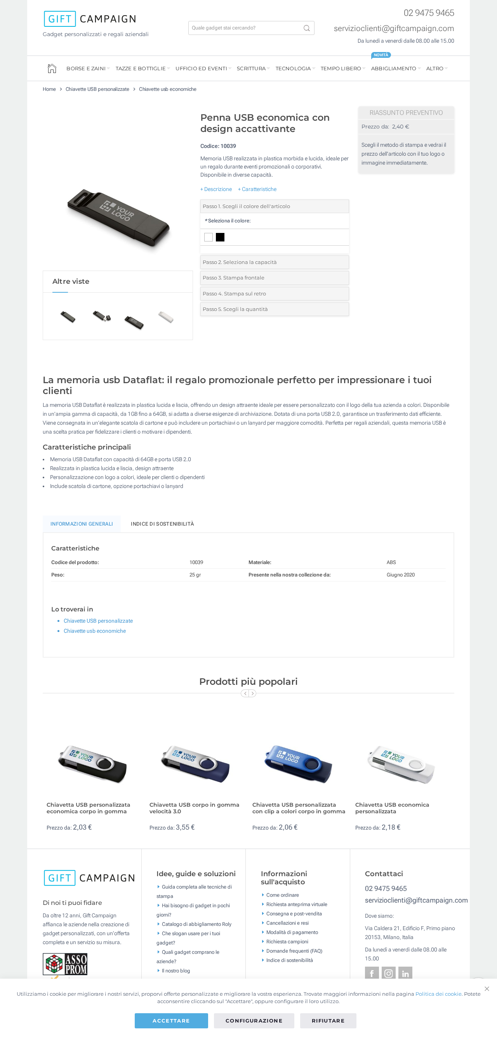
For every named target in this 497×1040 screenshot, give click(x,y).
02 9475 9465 (429, 13)
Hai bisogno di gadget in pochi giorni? (193, 909)
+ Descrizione (216, 189)
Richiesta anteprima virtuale (296, 904)
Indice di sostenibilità (162, 524)
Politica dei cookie (438, 994)
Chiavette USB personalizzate (97, 89)
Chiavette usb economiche (168, 89)
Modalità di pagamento (292, 932)
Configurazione (254, 1020)
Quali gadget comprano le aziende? (187, 956)
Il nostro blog (176, 970)
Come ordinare (282, 895)
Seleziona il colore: (227, 221)
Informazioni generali (81, 524)
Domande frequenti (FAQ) (294, 951)
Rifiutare (328, 1020)
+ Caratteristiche (257, 189)
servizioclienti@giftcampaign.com (394, 28)
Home (49, 89)
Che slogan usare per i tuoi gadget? (188, 937)
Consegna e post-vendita (294, 914)
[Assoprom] (66, 963)
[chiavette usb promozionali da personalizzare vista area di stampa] (117, 189)
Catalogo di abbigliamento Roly (196, 924)
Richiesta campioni (287, 942)
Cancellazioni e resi (287, 923)
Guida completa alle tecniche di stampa (194, 891)
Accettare (171, 1020)
